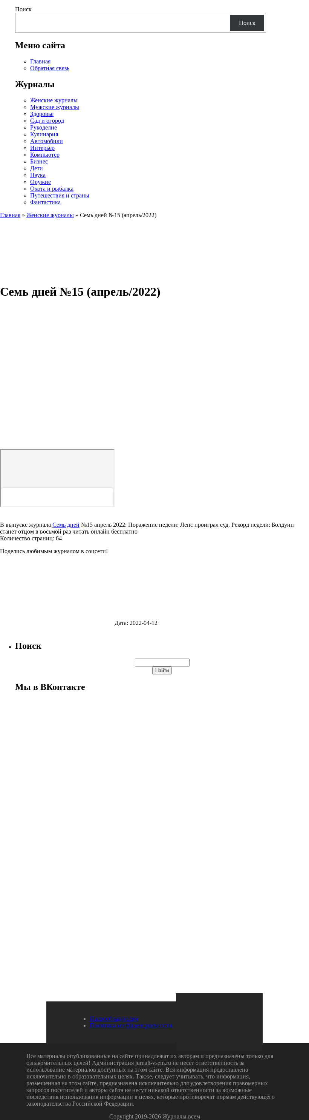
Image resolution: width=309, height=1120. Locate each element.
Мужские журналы (54, 107)
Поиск (23, 9)
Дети (36, 168)
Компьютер (45, 154)
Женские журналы (54, 100)
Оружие (40, 182)
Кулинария (44, 134)
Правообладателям (114, 1018)
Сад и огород (47, 120)
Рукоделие (43, 127)
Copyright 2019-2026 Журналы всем (154, 1116)
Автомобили (46, 141)
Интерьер (42, 148)
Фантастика (45, 202)
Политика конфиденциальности (131, 1025)
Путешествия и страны (59, 195)
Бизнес (39, 161)
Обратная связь (49, 68)
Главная (40, 61)
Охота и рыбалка (51, 188)
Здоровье (42, 114)
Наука (38, 175)
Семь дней (66, 524)
